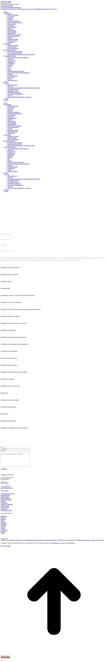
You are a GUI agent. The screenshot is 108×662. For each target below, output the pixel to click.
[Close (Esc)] (1, 659)
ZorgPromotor (55, 543)
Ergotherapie (4, 503)
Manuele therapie (5, 495)
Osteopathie (4, 509)
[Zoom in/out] (6, 659)
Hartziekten (4, 524)
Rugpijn (3, 533)
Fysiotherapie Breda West (7, 493)
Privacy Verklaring (6, 546)
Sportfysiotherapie (5, 498)
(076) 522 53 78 (5, 7)
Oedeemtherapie (5, 506)
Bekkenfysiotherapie (6, 500)
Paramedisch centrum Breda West (46, 540)
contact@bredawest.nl (15, 7)
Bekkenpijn (4, 516)
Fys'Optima (71, 543)
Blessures (3, 517)
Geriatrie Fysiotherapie (7, 504)
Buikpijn (3, 519)
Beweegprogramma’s (6, 510)
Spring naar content (6, 1)
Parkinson (3, 531)
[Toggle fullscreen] (4, 659)
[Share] (3, 659)
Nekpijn (3, 528)
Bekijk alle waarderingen (83, 540)
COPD (2, 520)
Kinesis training (5, 507)
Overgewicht (4, 530)
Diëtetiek (3, 501)
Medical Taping (5, 496)
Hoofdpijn (3, 525)
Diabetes (3, 522)
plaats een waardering (98, 540)
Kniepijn (3, 527)
